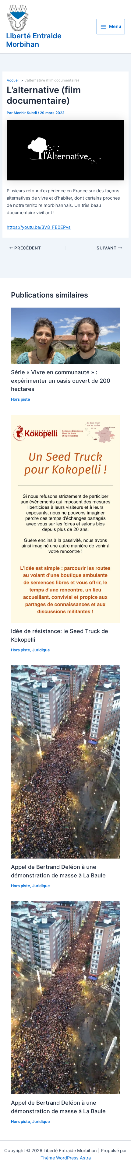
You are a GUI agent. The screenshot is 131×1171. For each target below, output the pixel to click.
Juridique (41, 650)
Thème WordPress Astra (66, 1158)
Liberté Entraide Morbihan (34, 40)
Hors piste (20, 399)
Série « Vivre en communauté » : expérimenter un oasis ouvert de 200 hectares (60, 380)
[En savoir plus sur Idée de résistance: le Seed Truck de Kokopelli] (65, 518)
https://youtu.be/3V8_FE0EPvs (39, 227)
